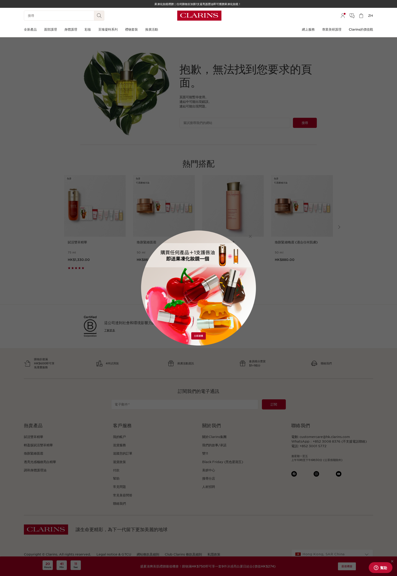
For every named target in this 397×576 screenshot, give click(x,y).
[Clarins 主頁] (199, 15)
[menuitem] (343, 15)
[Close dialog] (250, 236)
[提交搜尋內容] (99, 16)
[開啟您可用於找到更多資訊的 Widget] (380, 568)
